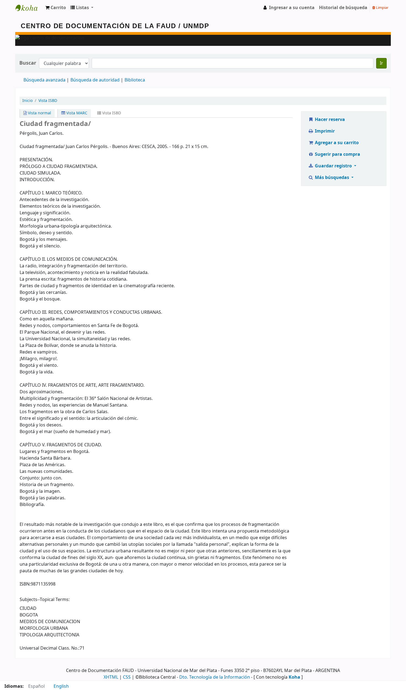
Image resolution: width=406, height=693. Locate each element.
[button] (55, 7)
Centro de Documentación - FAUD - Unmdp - (29, 7)
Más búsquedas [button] (332, 177)
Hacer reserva (329, 119)
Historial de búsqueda (343, 7)
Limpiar (381, 7)
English (61, 686)
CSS (127, 677)
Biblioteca (135, 80)
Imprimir (324, 131)
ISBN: (25, 584)
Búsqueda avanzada (44, 80)
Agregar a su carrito (336, 142)
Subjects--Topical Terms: (45, 599)
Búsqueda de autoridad (95, 80)
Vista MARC (76, 113)
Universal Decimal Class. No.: (50, 648)
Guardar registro (333, 166)
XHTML (111, 677)
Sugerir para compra (337, 154)
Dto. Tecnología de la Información (214, 677)
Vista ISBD (47, 101)
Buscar (27, 63)
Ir (381, 63)
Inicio (27, 101)
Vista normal (39, 113)
